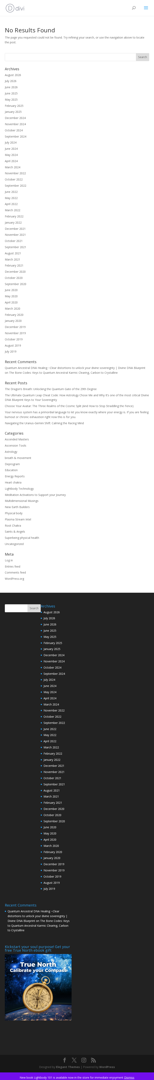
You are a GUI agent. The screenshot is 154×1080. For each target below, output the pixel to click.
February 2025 (14, 106)
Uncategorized (14, 544)
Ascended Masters (17, 439)
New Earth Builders (17, 507)
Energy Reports (15, 476)
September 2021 (15, 247)
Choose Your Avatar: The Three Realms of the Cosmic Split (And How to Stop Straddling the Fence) (69, 406)
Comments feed (15, 572)
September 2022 (15, 185)
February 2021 (14, 265)
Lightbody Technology (19, 488)
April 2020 (11, 302)
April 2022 (11, 204)
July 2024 (10, 142)
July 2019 (10, 351)
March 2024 (12, 167)
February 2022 (14, 216)
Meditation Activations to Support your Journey (35, 495)
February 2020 (14, 315)
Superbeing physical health (22, 538)
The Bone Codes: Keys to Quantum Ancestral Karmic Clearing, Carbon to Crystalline (63, 373)
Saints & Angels (15, 531)
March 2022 (12, 210)
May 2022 (11, 198)
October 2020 (14, 278)
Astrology (11, 452)
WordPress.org (14, 579)
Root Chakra (13, 525)
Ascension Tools (15, 445)
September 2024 (15, 136)
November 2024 (15, 124)
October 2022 (14, 179)
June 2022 (11, 192)
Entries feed (12, 566)
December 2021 (15, 229)
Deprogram (12, 464)
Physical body (13, 513)
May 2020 (11, 296)
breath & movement (18, 458)
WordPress (107, 1067)
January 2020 (13, 321)
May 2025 (11, 99)
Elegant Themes (68, 1067)
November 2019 (15, 333)
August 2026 (13, 75)
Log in (9, 560)
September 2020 (15, 284)
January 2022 (13, 222)
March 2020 (12, 308)
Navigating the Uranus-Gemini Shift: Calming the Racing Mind (44, 423)
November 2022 (15, 173)
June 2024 (11, 149)
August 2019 (13, 345)
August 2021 (13, 253)
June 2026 (11, 87)
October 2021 (14, 241)
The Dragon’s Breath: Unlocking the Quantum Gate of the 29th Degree (51, 389)
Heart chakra (13, 482)
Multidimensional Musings (21, 501)
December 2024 (15, 118)
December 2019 (15, 327)
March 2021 (12, 259)
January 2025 (13, 112)
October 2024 (14, 130)
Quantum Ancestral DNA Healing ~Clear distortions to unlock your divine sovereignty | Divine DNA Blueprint (75, 368)
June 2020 (11, 290)
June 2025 (11, 93)
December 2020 (15, 271)
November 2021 (15, 235)
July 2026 (10, 81)
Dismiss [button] (129, 1077)
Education (11, 470)
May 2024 (11, 155)
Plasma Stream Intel (18, 519)
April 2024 (11, 161)
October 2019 (14, 339)
